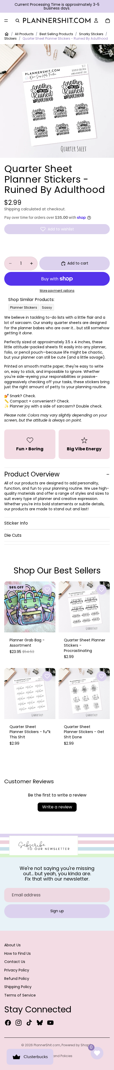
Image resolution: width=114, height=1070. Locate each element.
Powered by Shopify (77, 1045)
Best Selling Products (56, 34)
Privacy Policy (16, 970)
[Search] (17, 20)
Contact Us (14, 961)
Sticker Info (16, 523)
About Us (12, 945)
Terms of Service (20, 995)
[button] (57, 229)
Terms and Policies (57, 1056)
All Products (24, 34)
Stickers (10, 38)
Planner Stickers (23, 307)
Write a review (57, 807)
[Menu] (6, 21)
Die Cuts (12, 535)
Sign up (57, 911)
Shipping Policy (18, 986)
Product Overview (32, 474)
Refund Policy (16, 978)
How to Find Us (17, 953)
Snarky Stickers (91, 34)
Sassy (47, 307)
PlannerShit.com (47, 1045)
